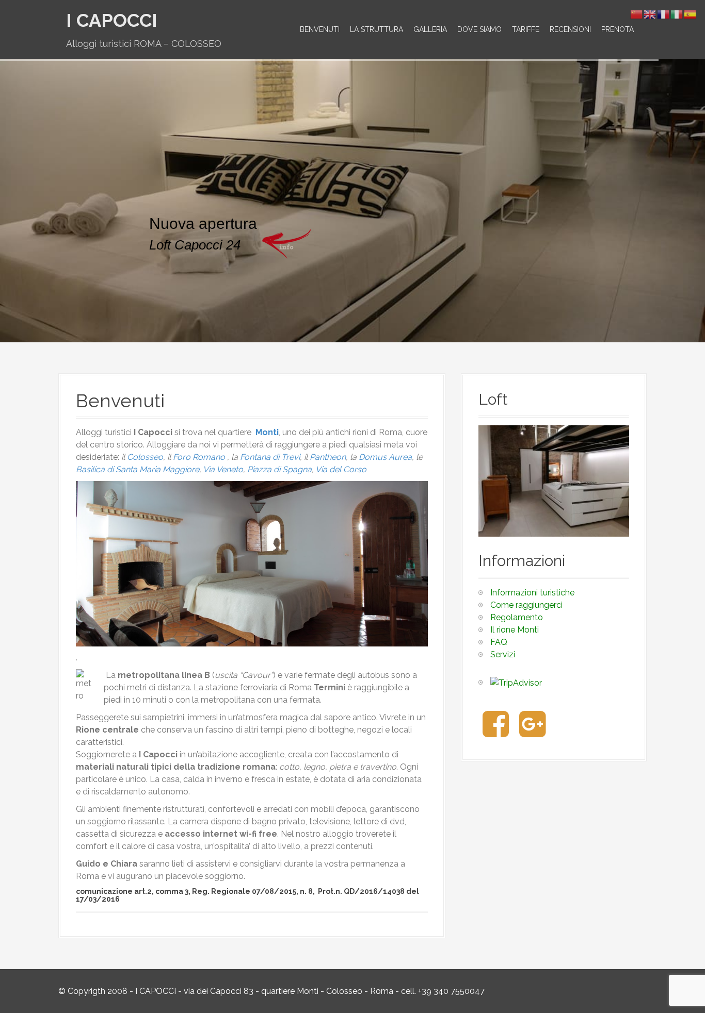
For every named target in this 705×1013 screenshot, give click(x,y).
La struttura (376, 29)
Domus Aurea (385, 457)
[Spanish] (690, 14)
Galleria (430, 29)
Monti (267, 432)
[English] (650, 14)
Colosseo (145, 457)
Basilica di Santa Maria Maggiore (137, 469)
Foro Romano (199, 457)
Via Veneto (223, 469)
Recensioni (570, 29)
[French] (663, 14)
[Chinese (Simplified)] (637, 14)
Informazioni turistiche (532, 592)
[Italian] (677, 14)
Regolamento (516, 617)
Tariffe (525, 29)
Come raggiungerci (526, 605)
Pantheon (328, 457)
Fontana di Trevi (270, 457)
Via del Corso (340, 469)
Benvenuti (320, 29)
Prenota (617, 29)
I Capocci (111, 20)
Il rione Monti (514, 630)
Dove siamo (479, 29)
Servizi (502, 654)
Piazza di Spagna (279, 469)
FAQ (498, 642)
